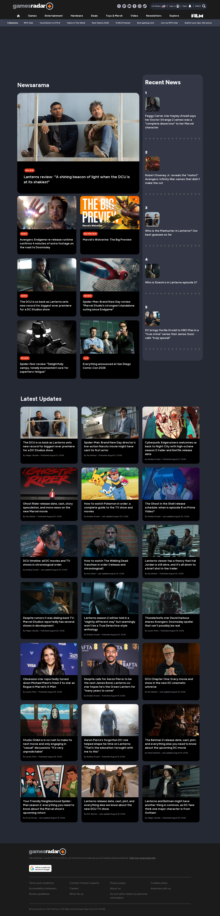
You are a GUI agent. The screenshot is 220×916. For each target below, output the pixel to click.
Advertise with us (161, 888)
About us (115, 888)
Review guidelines (39, 893)
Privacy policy (118, 882)
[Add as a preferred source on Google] (40, 868)
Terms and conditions (41, 882)
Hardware (77, 15)
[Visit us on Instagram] (140, 6)
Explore (174, 15)
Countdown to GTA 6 (50, 23)
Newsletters (154, 15)
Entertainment (54, 15)
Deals (94, 15)
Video (134, 15)
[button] (200, 6)
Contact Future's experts (84, 882)
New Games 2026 (100, 23)
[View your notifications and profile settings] (190, 6)
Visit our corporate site (142, 858)
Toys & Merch (114, 15)
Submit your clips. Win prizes (198, 23)
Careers (74, 888)
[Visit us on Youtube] (129, 6)
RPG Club (28, 23)
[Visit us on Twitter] (119, 6)
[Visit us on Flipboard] (124, 6)
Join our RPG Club (169, 23)
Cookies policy (159, 882)
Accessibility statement (43, 888)
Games (32, 15)
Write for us (76, 893)
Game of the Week (76, 23)
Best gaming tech (145, 23)
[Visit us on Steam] (145, 6)
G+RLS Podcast (123, 23)
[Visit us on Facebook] (134, 6)
